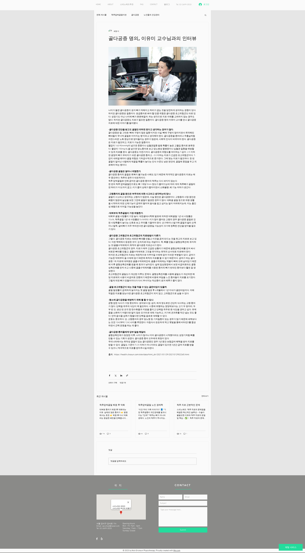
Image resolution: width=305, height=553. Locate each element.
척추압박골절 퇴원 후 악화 (112, 405)
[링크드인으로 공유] (121, 375)
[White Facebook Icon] (97, 538)
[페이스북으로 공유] (109, 375)
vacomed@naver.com (110, 526)
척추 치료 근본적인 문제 (188, 405)
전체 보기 (204, 396)
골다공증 (135, 15)
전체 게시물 (102, 15)
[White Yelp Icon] (101, 538)
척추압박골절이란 (119, 15)
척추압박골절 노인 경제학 (150, 405)
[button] (205, 15)
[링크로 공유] (127, 375)
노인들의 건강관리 (151, 15)
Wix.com (176, 550)
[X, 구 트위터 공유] (115, 375)
